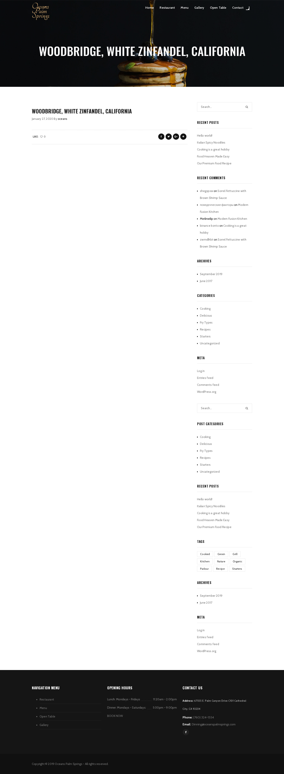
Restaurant (167, 7)
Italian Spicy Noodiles (211, 142)
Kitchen (205, 561)
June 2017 (206, 281)
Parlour (204, 568)
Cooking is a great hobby (213, 149)
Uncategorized (210, 343)
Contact (237, 7)
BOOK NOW (115, 716)
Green (221, 554)
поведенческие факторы (217, 205)
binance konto (209, 225)
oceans (62, 119)
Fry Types (206, 322)
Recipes (205, 329)
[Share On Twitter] (169, 137)
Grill (235, 554)
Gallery (199, 7)
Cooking (205, 308)
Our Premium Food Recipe (214, 163)
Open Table (218, 7)
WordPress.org (206, 392)
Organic (237, 561)
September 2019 (211, 274)
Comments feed (208, 385)
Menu (185, 7)
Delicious (206, 315)
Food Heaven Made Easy (213, 156)
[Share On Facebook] (161, 137)
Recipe (220, 568)
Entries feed (205, 378)
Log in (201, 371)
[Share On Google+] (176, 137)
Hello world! (205, 135)
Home (149, 7)
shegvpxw (206, 191)
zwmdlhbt (206, 239)
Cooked (205, 554)
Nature (221, 561)
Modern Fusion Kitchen (232, 219)
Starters (205, 336)
